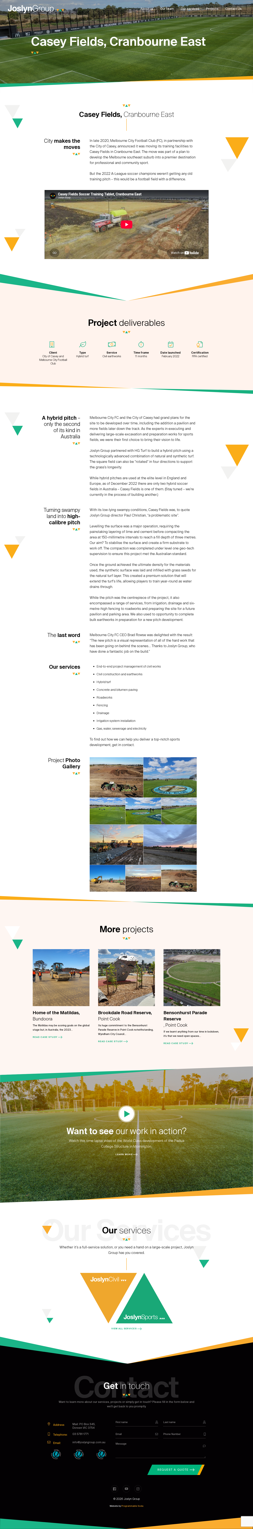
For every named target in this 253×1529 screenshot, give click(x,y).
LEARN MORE (124, 1154)
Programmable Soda (132, 1505)
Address (58, 1425)
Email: (56, 1443)
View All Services (124, 1328)
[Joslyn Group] (36, 9)
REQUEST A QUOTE (173, 1470)
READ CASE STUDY (45, 1037)
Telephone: (60, 1435)
